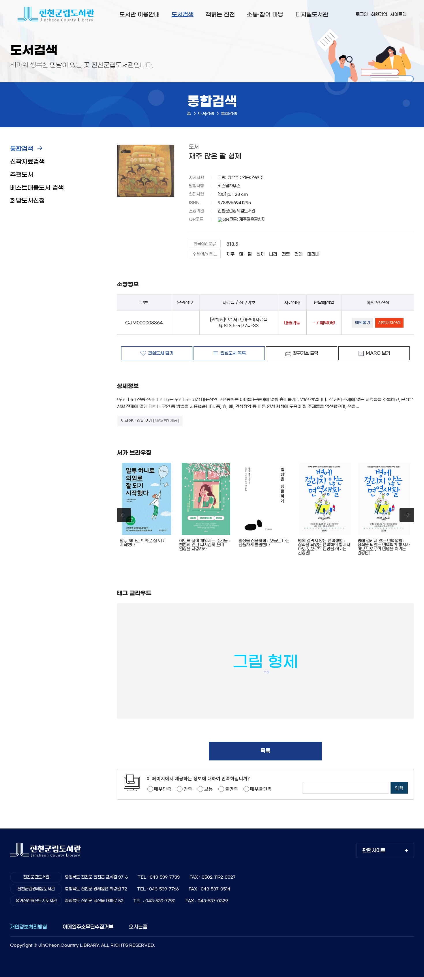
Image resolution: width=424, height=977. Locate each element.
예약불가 (362, 323)
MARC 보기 (378, 353)
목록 (265, 751)
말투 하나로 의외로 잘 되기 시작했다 (143, 543)
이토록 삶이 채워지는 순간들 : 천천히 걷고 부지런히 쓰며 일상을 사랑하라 (204, 545)
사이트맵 (398, 14)
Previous (124, 515)
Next (406, 515)
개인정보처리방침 (28, 926)
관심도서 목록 (233, 353)
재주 (230, 254)
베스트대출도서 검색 (37, 188)
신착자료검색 (27, 162)
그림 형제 (265, 662)
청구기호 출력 (305, 353)
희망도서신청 (27, 201)
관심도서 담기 (160, 353)
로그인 (362, 14)
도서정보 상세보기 (150, 421)
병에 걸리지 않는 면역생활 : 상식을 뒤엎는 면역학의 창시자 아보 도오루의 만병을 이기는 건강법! (324, 547)
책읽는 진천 (220, 14)
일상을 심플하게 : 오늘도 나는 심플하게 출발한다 (264, 543)
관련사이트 (373, 850)
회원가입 (379, 14)
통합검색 (21, 149)
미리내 (313, 254)
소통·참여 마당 (265, 14)
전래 (298, 254)
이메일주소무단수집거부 (88, 926)
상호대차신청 (389, 323)
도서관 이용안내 (139, 14)
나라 (273, 254)
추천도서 (21, 175)
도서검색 (183, 14)
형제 (260, 254)
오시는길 (138, 926)
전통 (286, 254)
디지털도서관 (311, 14)
